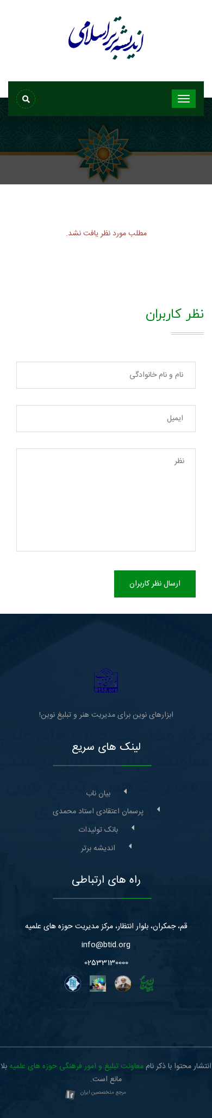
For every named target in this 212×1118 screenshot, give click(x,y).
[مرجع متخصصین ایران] (70, 1095)
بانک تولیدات (98, 830)
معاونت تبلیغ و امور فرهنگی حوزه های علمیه (76, 1066)
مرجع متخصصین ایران (103, 1092)
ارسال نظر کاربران (154, 583)
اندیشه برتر (98, 848)
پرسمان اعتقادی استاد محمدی (98, 811)
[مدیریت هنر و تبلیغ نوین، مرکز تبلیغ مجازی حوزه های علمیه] (106, 680)
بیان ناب (98, 793)
